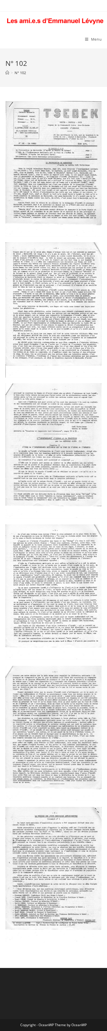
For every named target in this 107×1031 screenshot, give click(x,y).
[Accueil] (7, 72)
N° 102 (20, 72)
